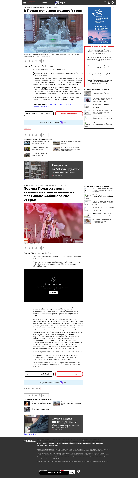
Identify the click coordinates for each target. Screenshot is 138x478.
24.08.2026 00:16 (28, 185)
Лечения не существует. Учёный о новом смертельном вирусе (102, 92)
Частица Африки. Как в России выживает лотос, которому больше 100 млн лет (102, 106)
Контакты (52, 443)
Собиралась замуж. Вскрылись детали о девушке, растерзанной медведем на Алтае (102, 124)
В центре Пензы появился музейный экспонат (39, 154)
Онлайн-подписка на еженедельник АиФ (89, 440)
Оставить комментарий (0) (69, 113)
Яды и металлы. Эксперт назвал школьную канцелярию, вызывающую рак (101, 221)
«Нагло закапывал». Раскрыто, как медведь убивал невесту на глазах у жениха (102, 202)
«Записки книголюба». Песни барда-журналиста (40, 148)
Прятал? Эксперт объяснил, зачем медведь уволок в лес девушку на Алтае (102, 118)
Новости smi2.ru (30, 180)
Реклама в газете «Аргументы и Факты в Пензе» (87, 442)
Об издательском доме (44, 440)
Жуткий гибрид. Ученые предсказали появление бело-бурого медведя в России (103, 196)
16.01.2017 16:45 (28, 7)
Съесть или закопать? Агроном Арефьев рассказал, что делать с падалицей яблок (99, 51)
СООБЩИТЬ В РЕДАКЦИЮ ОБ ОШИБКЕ (47, 445)
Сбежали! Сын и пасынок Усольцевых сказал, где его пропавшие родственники (103, 209)
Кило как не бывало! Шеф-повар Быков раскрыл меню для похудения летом (99, 59)
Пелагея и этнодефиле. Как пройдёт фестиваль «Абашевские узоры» (41, 403)
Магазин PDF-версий (69, 440)
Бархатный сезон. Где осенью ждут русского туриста (40, 142)
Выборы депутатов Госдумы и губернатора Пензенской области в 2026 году (80, 443)
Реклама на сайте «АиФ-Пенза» (46, 442)
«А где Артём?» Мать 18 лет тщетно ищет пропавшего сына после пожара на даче (102, 112)
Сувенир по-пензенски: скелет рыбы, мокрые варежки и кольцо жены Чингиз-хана (71, 149)
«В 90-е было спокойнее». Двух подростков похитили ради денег (102, 214)
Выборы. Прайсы (42, 443)
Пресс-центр (57, 440)
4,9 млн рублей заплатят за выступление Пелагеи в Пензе (40, 408)
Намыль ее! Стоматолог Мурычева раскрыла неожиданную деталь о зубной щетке (102, 190)
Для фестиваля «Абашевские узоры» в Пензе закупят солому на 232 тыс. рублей (71, 403)
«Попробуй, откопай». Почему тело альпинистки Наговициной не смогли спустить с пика (102, 99)
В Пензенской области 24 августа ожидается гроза (99, 66)
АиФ (48, 56)
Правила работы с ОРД (64, 442)
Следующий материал (54, 472)
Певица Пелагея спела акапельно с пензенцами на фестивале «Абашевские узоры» (99, 81)
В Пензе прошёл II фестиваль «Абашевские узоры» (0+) (99, 74)
